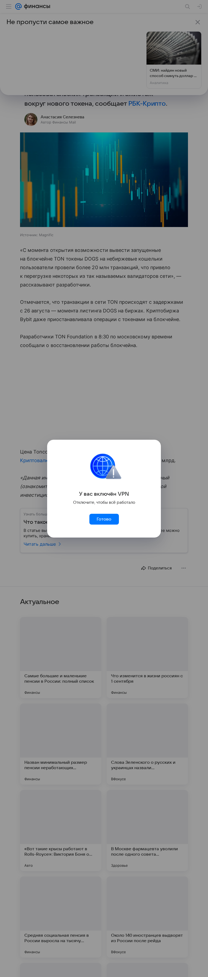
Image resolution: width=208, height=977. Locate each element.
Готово (104, 519)
